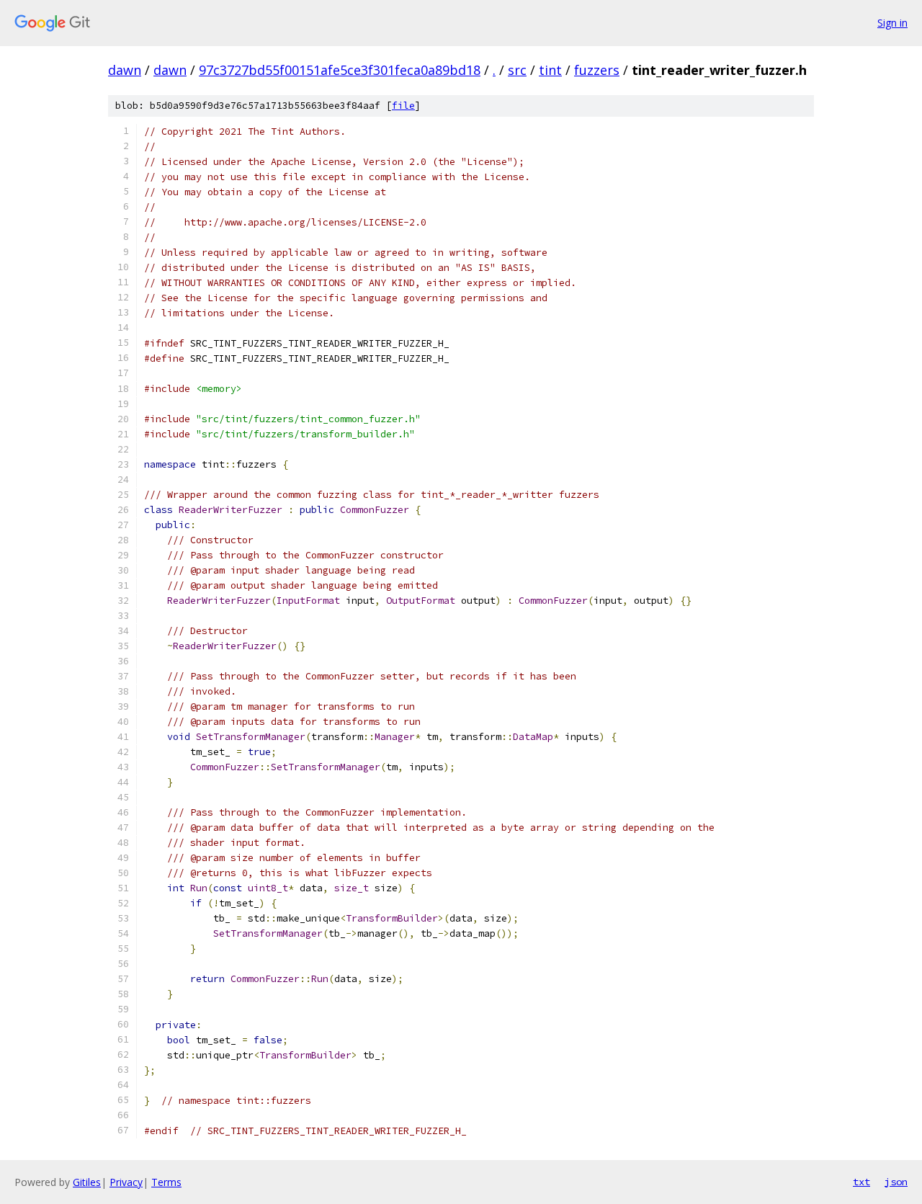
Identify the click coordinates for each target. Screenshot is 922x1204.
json (896, 1181)
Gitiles (87, 1182)
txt (861, 1181)
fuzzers (596, 70)
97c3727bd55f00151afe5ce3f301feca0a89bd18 (339, 70)
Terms (166, 1182)
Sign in (892, 23)
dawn (124, 70)
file (403, 105)
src (517, 70)
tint (550, 70)
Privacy (126, 1182)
